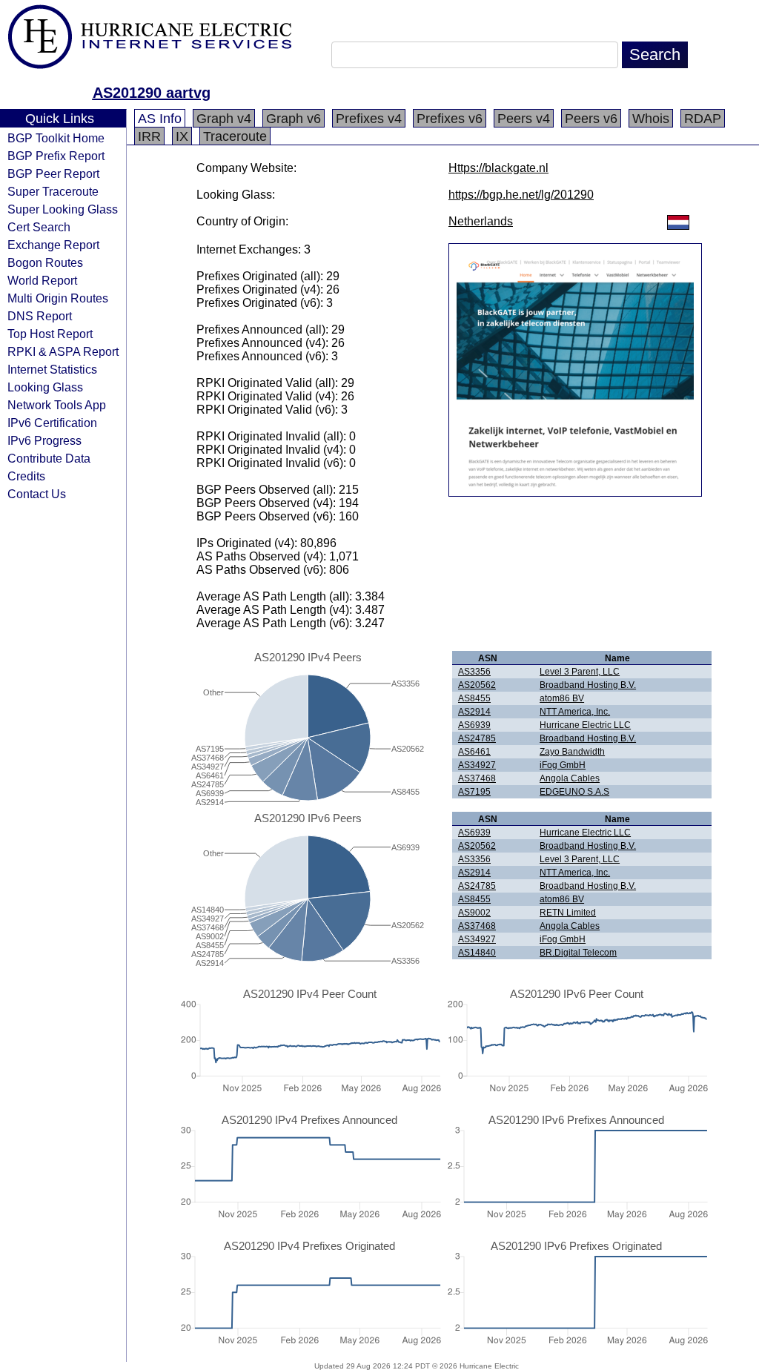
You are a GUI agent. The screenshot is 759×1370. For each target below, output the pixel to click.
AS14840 (477, 952)
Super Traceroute (53, 191)
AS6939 (474, 725)
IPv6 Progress (44, 440)
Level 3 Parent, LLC (580, 671)
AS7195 (474, 792)
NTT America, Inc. (575, 711)
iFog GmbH (563, 765)
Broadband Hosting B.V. (588, 685)
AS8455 (474, 698)
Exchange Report (53, 244)
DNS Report (39, 315)
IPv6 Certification (52, 422)
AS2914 (474, 711)
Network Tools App (56, 404)
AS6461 (474, 752)
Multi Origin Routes (57, 298)
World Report (42, 280)
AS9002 (474, 912)
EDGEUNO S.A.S (574, 792)
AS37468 (477, 778)
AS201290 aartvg (152, 93)
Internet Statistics (52, 369)
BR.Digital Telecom (578, 952)
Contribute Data (48, 458)
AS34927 (477, 765)
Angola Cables (570, 778)
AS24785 (477, 738)
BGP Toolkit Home (56, 138)
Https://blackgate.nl (498, 168)
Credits (26, 476)
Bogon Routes (45, 262)
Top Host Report (50, 333)
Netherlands (480, 221)
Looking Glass (45, 387)
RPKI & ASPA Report (63, 351)
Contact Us (36, 493)
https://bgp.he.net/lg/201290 (521, 194)
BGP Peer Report (53, 173)
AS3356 (474, 671)
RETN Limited (568, 912)
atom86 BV (562, 698)
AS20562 (477, 685)
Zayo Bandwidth (572, 752)
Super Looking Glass (62, 209)
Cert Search (38, 227)
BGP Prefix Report (56, 155)
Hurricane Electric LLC (585, 725)
